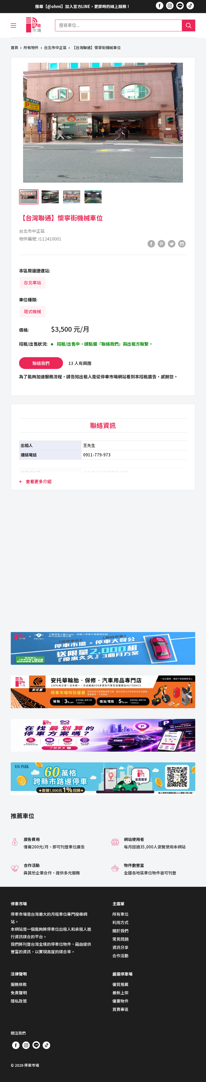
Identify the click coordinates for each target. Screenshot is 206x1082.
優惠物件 (120, 1001)
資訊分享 (120, 947)
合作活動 (120, 955)
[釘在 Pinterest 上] (161, 243)
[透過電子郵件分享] (182, 243)
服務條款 (19, 984)
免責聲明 (19, 992)
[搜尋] (188, 25)
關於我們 (120, 930)
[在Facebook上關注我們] (159, 5)
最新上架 (120, 992)
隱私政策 (19, 1001)
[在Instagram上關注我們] (170, 5)
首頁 (14, 47)
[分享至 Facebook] (151, 243)
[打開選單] (13, 25)
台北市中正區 (55, 47)
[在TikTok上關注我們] (190, 5)
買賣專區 (120, 1009)
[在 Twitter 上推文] (171, 243)
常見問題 (120, 939)
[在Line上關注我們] (180, 6)
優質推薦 (120, 984)
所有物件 (31, 47)
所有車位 (120, 914)
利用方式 (120, 922)
